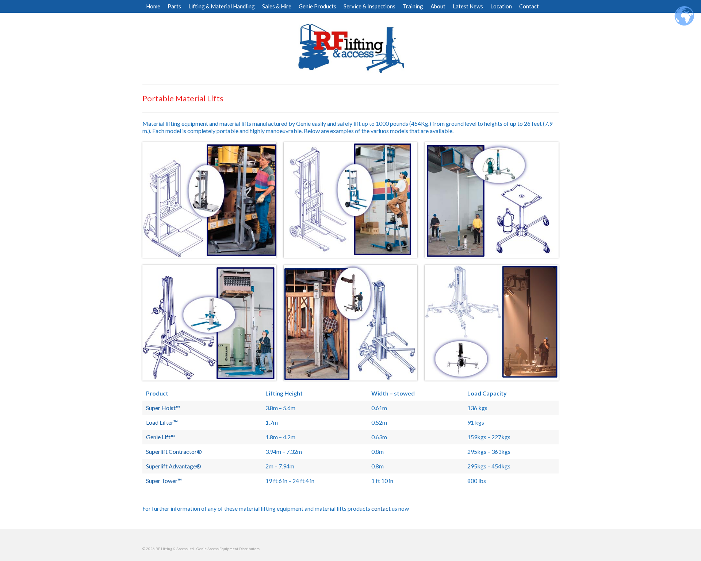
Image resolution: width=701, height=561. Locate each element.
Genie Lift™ (160, 436)
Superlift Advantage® (173, 466)
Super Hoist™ (163, 407)
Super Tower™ (164, 480)
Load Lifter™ (162, 422)
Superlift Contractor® (174, 451)
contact (381, 508)
